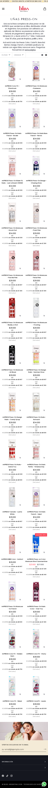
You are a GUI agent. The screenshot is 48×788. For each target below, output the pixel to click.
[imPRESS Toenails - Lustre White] (12, 497)
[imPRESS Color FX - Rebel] (12, 686)
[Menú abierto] (5, 9)
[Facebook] (3, 776)
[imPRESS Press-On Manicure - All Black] (12, 355)
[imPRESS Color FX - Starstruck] (12, 71)
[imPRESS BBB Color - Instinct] (12, 544)
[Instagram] (11, 776)
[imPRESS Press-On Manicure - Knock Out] (12, 213)
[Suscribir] (44, 749)
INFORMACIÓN (7, 762)
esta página (30, 50)
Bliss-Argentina (11, 784)
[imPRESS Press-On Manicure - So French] (12, 592)
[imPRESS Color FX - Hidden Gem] (12, 639)
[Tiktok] (7, 776)
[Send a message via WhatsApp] (44, 784)
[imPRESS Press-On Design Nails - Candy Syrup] (12, 402)
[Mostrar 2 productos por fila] (46, 55)
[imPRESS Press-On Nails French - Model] (12, 118)
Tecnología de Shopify (33, 784)
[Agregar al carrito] (20, 79)
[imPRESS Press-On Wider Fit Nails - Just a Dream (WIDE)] (12, 166)
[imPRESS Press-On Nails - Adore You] (12, 450)
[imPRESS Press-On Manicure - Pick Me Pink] (12, 260)
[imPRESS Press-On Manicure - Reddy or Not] (12, 308)
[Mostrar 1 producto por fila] (42, 55)
